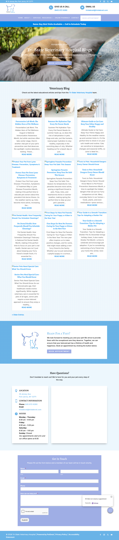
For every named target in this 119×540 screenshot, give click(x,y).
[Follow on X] (107, 1)
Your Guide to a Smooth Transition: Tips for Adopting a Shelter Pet (92, 223)
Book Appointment (90, 18)
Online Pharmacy (62, 18)
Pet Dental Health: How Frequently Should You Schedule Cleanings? (27, 226)
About (27, 18)
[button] (110, 510)
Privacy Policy (61, 534)
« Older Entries (18, 315)
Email (22, 478)
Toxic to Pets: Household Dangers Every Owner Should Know (92, 172)
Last (61, 474)
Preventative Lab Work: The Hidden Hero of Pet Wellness (26, 122)
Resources (47, 18)
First (21, 474)
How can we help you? (29, 493)
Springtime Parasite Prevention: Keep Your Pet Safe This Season (59, 172)
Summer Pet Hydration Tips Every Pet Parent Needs (59, 122)
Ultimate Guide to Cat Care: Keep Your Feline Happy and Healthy (92, 124)
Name (23, 468)
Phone (22, 486)
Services (37, 18)
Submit (25, 520)
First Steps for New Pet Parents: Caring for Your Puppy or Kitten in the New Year (59, 226)
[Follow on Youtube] (111, 1)
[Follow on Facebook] (100, 1)
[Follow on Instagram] (104, 1)
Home (20, 18)
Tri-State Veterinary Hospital (80, 93)
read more (27, 154)
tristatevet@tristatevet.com (97, 10)
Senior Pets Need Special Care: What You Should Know (27, 275)
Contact (75, 18)
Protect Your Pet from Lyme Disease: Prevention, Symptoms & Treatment (27, 175)
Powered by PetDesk (45, 534)
